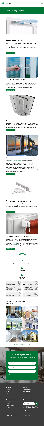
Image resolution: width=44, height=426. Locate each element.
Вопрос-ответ (8, 393)
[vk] (29, 411)
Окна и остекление (27, 389)
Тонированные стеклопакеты (17, 158)
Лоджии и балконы (27, 391)
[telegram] (23, 411)
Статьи (7, 403)
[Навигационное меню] (42, 3)
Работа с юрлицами (10, 405)
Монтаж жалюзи (26, 393)
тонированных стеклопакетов (16, 160)
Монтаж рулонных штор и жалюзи (18, 236)
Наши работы (8, 401)
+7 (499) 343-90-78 (26, 415)
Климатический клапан (14, 41)
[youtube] (27, 411)
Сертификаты (8, 389)
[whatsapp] (25, 411)
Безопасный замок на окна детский (15, 79)
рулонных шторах (17, 244)
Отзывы (7, 391)
